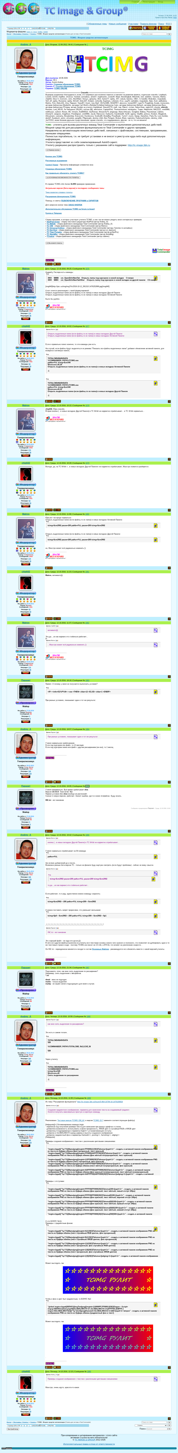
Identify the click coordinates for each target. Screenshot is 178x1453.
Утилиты (33, 34)
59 (30, 366)
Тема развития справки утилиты (58, 192)
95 (30, 316)
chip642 (45, 32)
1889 (89, 1098)
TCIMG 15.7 (98, 1120)
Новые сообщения (117, 24)
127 (41, 28)
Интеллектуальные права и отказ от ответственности (89, 1444)
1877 (87, 326)
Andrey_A (29, 32)
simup (35, 32)
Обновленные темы (97, 24)
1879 (87, 463)
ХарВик (40, 32)
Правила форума (148, 24)
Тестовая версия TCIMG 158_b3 (70, 1120)
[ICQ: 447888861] (57, 401)
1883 (87, 680)
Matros (25, 268)
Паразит (25, 680)
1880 (87, 514)
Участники (133, 24)
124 (33, 28)
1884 (87, 729)
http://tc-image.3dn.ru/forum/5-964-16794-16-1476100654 (100, 1102)
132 (30, 89)
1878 (87, 405)
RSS (175, 17)
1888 (88, 1016)
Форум (9, 34)
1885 (87, 786)
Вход (160, 2)
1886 (87, 835)
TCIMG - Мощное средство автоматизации (51, 34)
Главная (135, 2)
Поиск (161, 24)
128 (44, 28)
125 (36, 28)
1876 (87, 269)
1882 (87, 623)
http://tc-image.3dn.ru (139, 145)
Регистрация (149, 2)
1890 (89, 1371)
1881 (87, 572)
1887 (87, 968)
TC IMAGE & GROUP (85, 1440)
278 (49, 28)
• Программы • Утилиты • (21, 34)
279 (52, 28)
